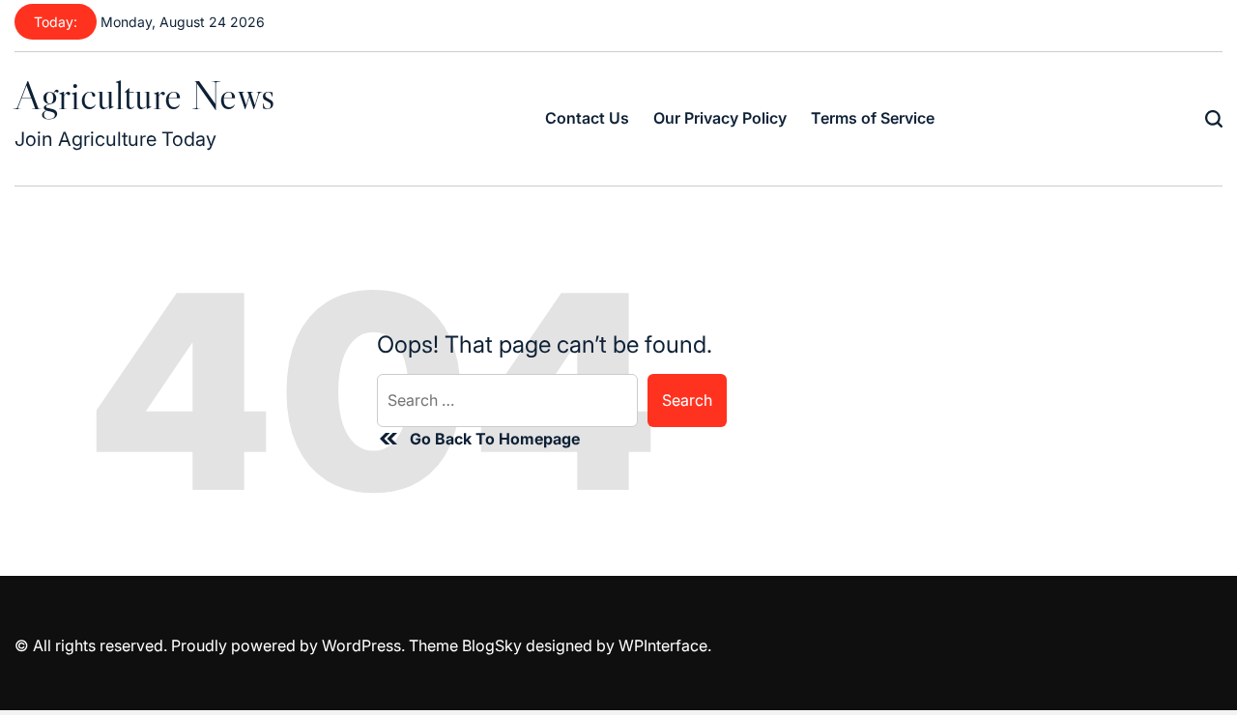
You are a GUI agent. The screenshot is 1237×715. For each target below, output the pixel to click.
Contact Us (587, 118)
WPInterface (662, 645)
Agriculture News (144, 94)
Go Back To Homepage (495, 438)
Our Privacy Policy (720, 118)
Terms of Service (873, 118)
